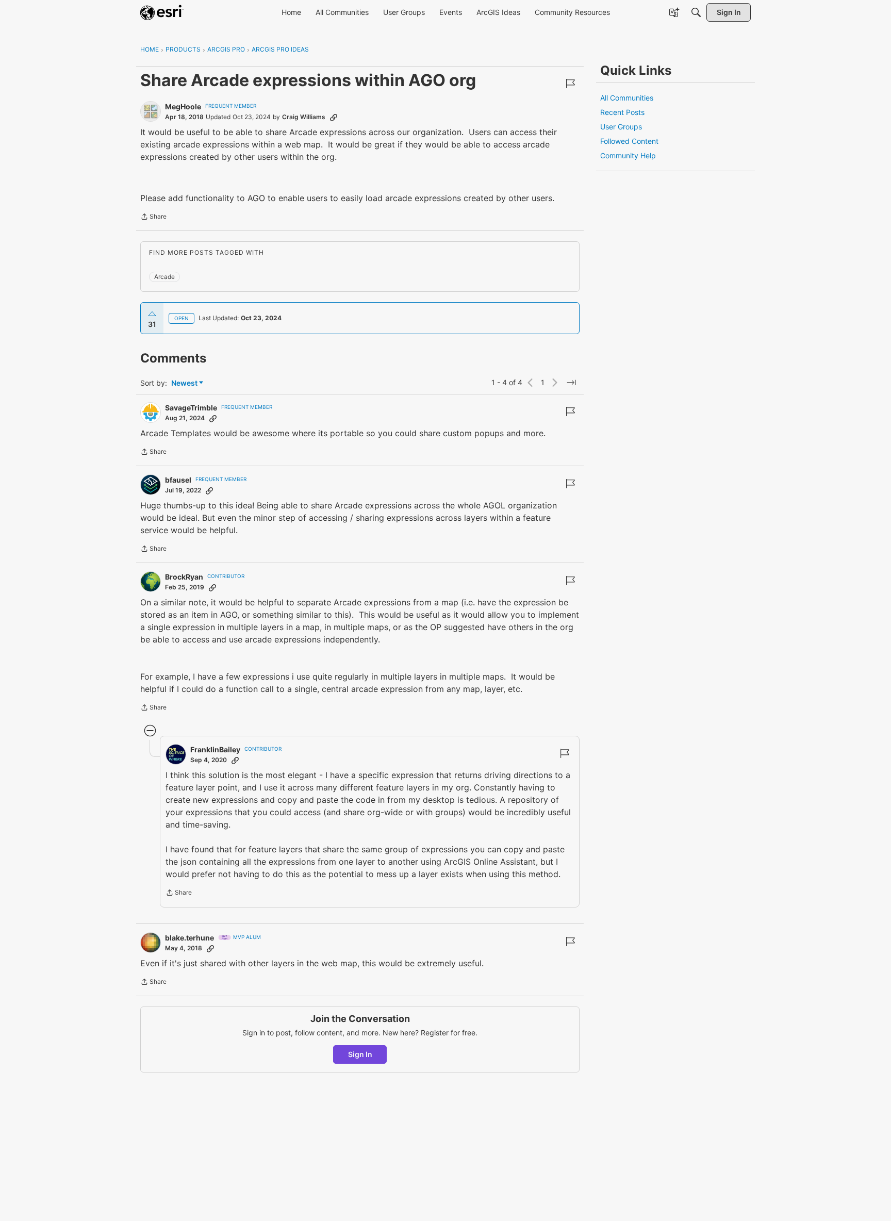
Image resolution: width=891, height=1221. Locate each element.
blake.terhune (189, 937)
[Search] (696, 12)
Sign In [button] (360, 1054)
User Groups (621, 126)
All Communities (626, 97)
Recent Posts (622, 112)
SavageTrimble (191, 407)
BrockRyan (184, 576)
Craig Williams (303, 117)
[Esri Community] (162, 12)
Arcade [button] (164, 276)
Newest (184, 383)
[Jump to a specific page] (571, 382)
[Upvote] (152, 314)
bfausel (178, 479)
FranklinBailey (215, 749)
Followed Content (629, 141)
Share (153, 217)
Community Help (628, 155)
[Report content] (570, 83)
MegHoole (183, 106)
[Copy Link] (333, 117)
